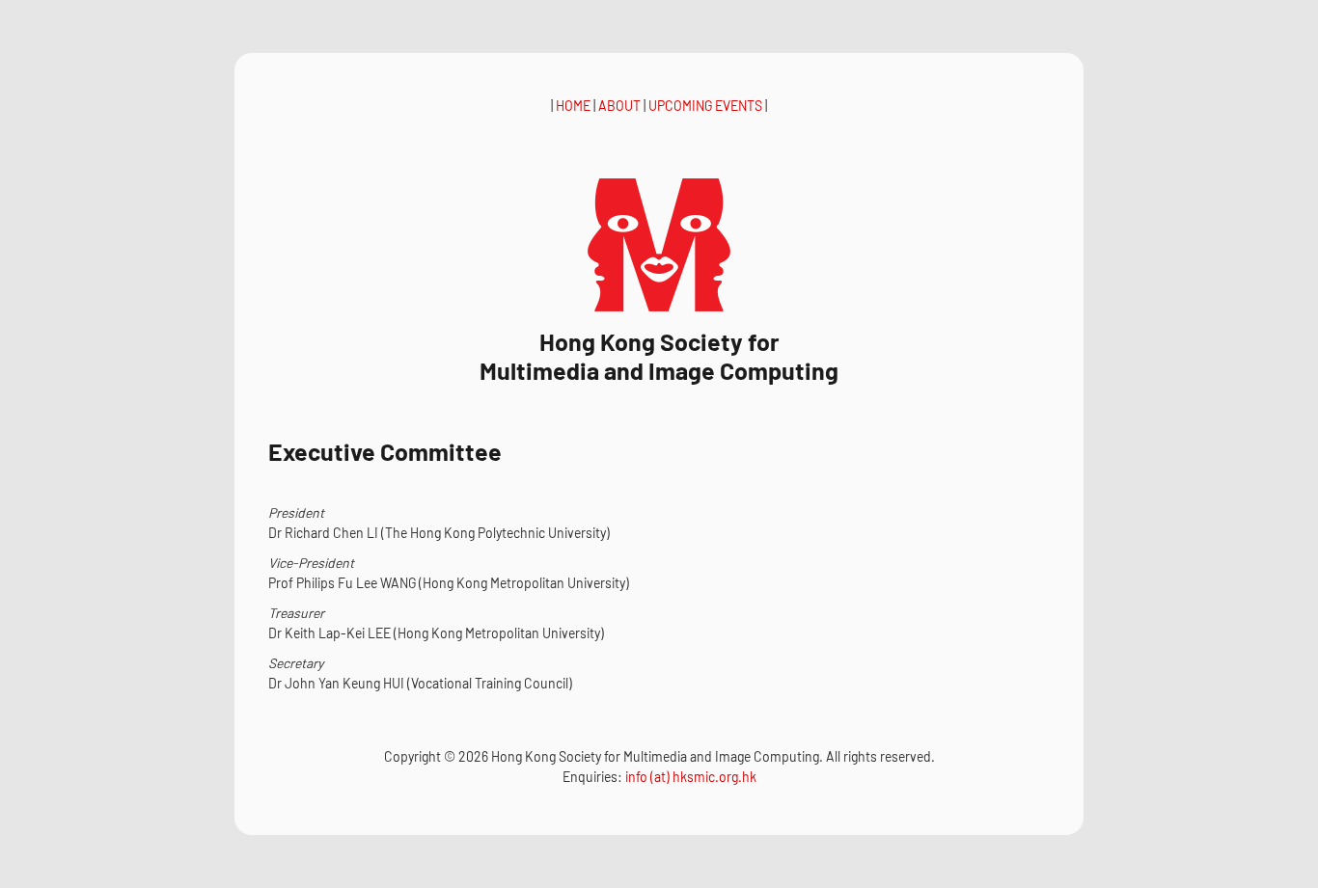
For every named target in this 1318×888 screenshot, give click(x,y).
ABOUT (619, 105)
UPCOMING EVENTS (705, 105)
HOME (573, 105)
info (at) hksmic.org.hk (690, 776)
